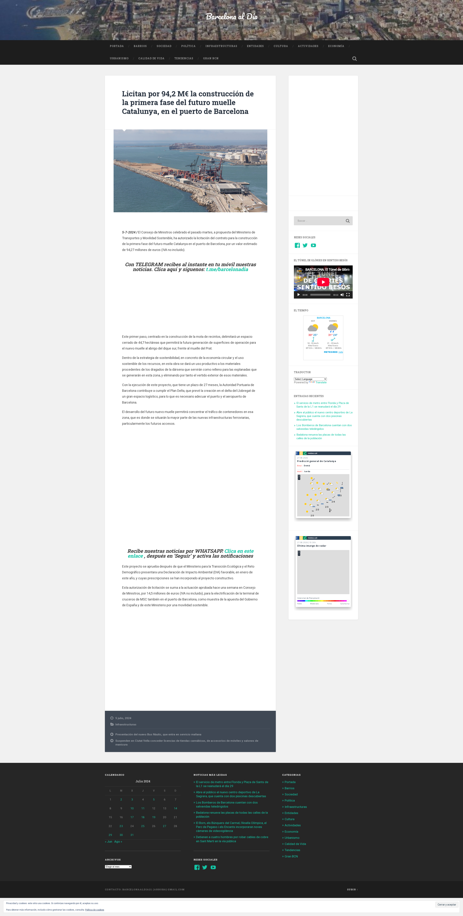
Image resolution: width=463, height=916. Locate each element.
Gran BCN (211, 58)
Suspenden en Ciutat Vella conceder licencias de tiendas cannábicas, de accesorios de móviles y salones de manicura (186, 742)
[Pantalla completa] (348, 295)
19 (153, 817)
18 (143, 817)
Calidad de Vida (151, 58)
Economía (336, 46)
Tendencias (183, 58)
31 (132, 835)
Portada (117, 46)
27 (164, 826)
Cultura (281, 46)
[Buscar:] (323, 220)
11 (143, 808)
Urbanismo (119, 58)
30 (121, 835)
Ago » (118, 841)
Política (188, 46)
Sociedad (164, 46)
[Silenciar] (342, 295)
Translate (321, 382)
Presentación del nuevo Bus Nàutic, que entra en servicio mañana (158, 734)
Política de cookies (94, 910)
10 (132, 808)
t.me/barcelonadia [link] (227, 269)
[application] (323, 282)
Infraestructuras (221, 46)
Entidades (255, 46)
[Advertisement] (190, 307)
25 (143, 826)
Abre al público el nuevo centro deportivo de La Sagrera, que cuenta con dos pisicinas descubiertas (324, 416)
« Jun (108, 841)
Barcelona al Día (232, 16)
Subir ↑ (352, 889)
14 (175, 808)
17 (132, 817)
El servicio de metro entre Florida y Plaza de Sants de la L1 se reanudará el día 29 (322, 404)
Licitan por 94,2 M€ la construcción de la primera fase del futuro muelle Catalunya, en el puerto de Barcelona (188, 102)
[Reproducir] (298, 295)
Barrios (140, 46)
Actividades (308, 46)
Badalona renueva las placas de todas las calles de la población (321, 436)
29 (110, 835)
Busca (354, 58)
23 (121, 826)
